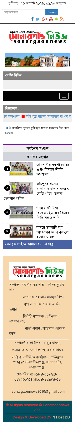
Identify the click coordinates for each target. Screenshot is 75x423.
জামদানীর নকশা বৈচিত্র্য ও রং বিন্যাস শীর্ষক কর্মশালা (53, 169)
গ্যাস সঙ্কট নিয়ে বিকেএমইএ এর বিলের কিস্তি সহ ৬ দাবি (52, 213)
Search (52, 12)
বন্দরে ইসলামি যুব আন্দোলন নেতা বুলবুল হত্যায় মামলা (52, 232)
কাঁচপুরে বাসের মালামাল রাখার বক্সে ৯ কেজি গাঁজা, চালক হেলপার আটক (36, 191)
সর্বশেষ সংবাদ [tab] (38, 148)
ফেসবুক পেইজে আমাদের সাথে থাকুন (30, 244)
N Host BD (61, 417)
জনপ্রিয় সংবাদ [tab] (37, 156)
